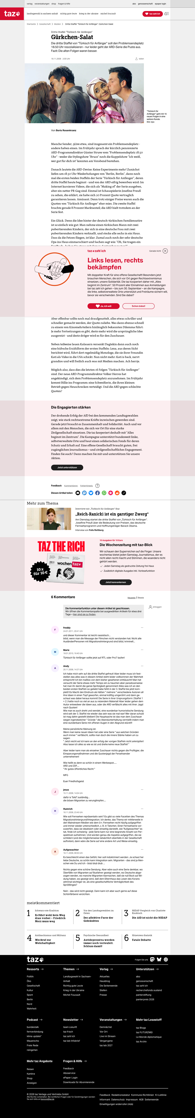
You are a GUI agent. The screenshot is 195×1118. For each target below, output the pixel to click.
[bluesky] (159, 961)
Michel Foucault (71, 994)
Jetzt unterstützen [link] (67, 467)
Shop (29, 1078)
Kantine (31, 1073)
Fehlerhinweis (86, 485)
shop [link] (54, 3)
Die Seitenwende (108, 985)
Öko (29, 981)
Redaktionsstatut (120, 1095)
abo (138, 976)
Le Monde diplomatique (149, 1037)
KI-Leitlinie (160, 1095)
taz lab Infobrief (71, 1040)
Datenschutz (118, 1099)
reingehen (32, 1050)
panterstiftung (143, 994)
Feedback (68, 1068)
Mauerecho (33, 1040)
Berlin (30, 999)
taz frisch (68, 1031)
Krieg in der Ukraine (73, 990)
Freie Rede (32, 1045)
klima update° (34, 1036)
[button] (166, 13)
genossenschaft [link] (145, 3)
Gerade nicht (155, 251)
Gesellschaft (45, 24)
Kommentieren (71, 485)
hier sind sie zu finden (84, 614)
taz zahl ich (142, 985)
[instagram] (166, 961)
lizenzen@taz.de (47, 1099)
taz (35, 959)
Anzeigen (32, 1082)
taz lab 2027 (106, 1045)
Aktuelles (104, 976)
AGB (141, 1099)
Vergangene (106, 1040)
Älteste (140, 597)
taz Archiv (141, 1041)
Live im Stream (107, 1036)
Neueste (131, 597)
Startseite (31, 24)
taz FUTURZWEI (144, 1032)
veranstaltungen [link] (42, 3)
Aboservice (69, 1073)
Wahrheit (31, 1008)
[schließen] (165, 251)
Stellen (103, 990)
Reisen (30, 1069)
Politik (30, 976)
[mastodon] (152, 961)
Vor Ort (103, 1031)
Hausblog (105, 981)
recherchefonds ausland (149, 990)
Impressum (132, 1099)
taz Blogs (141, 1027)
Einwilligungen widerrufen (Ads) (116, 1104)
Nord (29, 1004)
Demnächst (106, 1027)
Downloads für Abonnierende (79, 1082)
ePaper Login (70, 1077)
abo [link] (134, 3)
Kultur (30, 990)
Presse (103, 994)
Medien (57, 24)
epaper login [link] (160, 3)
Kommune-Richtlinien (143, 1095)
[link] (43, 14)
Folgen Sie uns (141, 959)
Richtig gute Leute (73, 985)
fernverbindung (35, 1031)
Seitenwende (152, 1099)
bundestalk (33, 1027)
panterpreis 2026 (145, 999)
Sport (30, 994)
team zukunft (70, 1027)
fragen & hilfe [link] (64, 3)
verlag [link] (29, 3)
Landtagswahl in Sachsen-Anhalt (77, 979)
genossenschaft (144, 981)
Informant (105, 1099)
